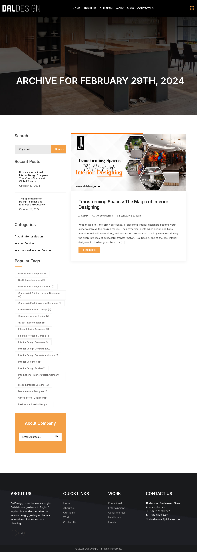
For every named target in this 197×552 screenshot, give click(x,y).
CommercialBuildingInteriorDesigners (39, 303)
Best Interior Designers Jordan (36, 286)
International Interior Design (33, 250)
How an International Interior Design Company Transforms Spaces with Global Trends (33, 177)
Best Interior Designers (32, 273)
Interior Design (24, 243)
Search (59, 149)
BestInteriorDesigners (31, 280)
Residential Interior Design (34, 404)
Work (120, 8)
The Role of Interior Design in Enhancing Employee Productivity (32, 201)
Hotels (112, 522)
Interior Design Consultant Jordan (38, 355)
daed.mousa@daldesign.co (164, 519)
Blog (130, 8)
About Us (89, 8)
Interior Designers (29, 361)
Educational (115, 503)
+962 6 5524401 (158, 515)
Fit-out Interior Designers (33, 329)
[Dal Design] (21, 8)
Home (76, 8)
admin (85, 216)
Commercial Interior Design (34, 309)
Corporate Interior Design (33, 316)
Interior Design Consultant (34, 348)
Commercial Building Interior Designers (39, 295)
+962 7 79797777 (158, 511)
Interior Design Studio (31, 368)
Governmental (116, 512)
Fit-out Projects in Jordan (33, 335)
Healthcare (114, 517)
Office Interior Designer (32, 397)
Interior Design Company (33, 342)
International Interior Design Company (38, 376)
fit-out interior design (29, 236)
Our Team (106, 8)
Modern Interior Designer (33, 384)
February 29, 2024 (130, 216)
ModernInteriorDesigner (32, 391)
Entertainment (116, 508)
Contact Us (145, 8)
